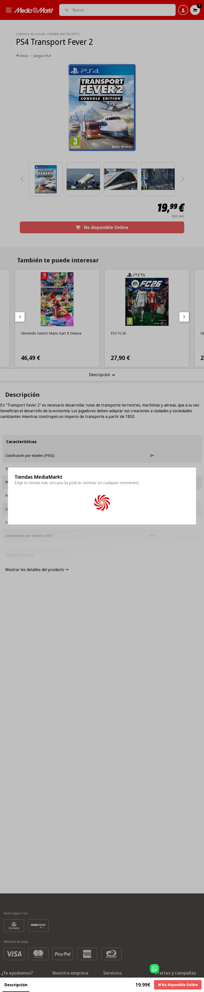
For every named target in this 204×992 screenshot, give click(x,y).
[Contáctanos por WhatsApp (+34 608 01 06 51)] (199, 971)
